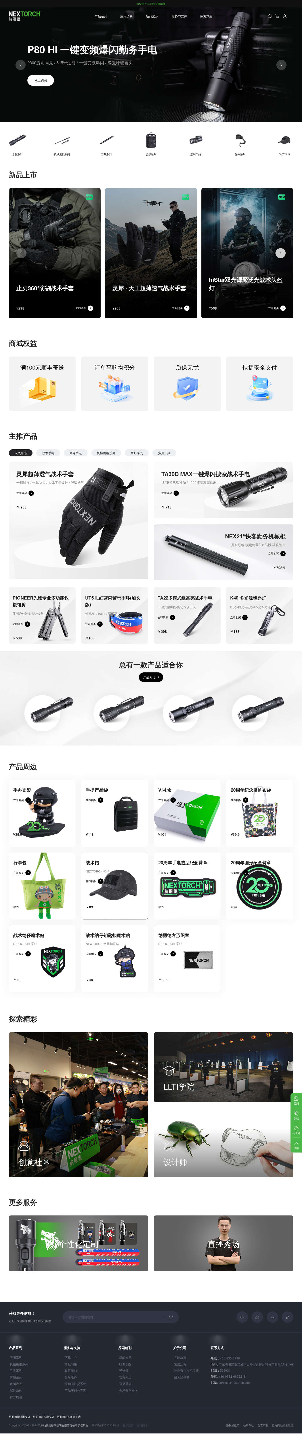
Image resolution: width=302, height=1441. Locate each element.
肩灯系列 (137, 453)
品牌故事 (180, 1357)
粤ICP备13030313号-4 (105, 1425)
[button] (20, 65)
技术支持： (129, 1425)
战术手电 (48, 453)
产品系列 (101, 16)
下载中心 (71, 1357)
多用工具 (164, 453)
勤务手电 (75, 453)
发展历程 (180, 1364)
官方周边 (16, 1397)
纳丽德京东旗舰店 (43, 1416)
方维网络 (142, 1425)
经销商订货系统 (75, 1383)
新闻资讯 (125, 1357)
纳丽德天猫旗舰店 (19, 1416)
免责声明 (263, 1425)
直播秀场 (125, 1383)
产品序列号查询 (75, 1390)
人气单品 (21, 453)
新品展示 (152, 16)
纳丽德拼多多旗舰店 (69, 1416)
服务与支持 (72, 1347)
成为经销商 (181, 1377)
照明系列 (16, 1357)
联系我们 (71, 1370)
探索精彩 (125, 1347)
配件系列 (16, 1390)
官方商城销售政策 (282, 1425)
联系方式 (217, 1347)
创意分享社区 (128, 1390)
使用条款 (248, 1425)
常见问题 (71, 1364)
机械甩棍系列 (106, 453)
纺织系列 (16, 1377)
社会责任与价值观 (186, 1370)
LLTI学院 (125, 1364)
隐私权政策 (232, 1425)
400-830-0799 (230, 1358)
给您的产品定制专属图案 (151, 3)
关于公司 (179, 1347)
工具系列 (16, 1370)
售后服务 (71, 1377)
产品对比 (149, 677)
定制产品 (16, 1383)
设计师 (123, 1370)
